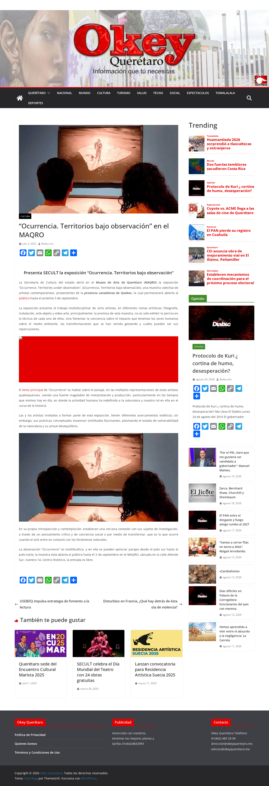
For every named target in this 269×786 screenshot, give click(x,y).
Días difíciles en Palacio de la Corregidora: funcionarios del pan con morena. (234, 600)
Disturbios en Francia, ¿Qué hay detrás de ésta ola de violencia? (140, 604)
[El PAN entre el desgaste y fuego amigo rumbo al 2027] (202, 523)
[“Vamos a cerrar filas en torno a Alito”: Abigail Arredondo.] (202, 550)
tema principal (32, 390)
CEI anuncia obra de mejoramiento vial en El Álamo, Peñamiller (228, 255)
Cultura (103, 93)
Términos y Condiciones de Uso (37, 752)
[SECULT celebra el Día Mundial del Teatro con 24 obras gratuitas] (98, 633)
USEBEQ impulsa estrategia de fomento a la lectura (54, 604)
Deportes (35, 103)
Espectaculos (198, 93)
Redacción (47, 243)
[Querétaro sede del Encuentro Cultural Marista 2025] (40, 633)
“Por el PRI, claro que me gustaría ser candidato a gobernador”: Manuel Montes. (234, 461)
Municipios (212, 270)
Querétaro (37, 93)
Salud (141, 93)
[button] (48, 93)
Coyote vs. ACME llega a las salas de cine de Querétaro (230, 210)
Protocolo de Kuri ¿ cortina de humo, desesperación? (230, 188)
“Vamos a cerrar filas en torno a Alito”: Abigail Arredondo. (234, 546)
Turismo (123, 93)
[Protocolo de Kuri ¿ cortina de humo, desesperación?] (221, 323)
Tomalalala (225, 93)
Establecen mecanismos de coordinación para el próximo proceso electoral (230, 278)
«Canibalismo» (229, 571)
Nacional (64, 93)
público (24, 298)
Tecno (158, 93)
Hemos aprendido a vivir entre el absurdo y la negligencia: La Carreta (234, 633)
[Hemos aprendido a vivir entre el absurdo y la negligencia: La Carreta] (202, 636)
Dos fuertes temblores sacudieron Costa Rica (226, 166)
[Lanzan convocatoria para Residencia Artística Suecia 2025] (156, 633)
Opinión (211, 182)
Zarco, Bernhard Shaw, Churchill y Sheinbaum (231, 492)
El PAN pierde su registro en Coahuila (229, 232)
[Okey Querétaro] (134, 13)
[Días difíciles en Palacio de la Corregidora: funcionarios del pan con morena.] (202, 603)
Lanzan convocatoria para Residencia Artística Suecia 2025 (155, 669)
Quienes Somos (26, 744)
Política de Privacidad (30, 735)
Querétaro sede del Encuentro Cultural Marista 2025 (38, 669)
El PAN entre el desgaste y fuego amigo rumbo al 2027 (234, 519)
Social (175, 93)
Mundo (84, 93)
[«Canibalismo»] (202, 574)
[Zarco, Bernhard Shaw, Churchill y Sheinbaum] (202, 496)
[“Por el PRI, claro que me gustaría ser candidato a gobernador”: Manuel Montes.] (202, 464)
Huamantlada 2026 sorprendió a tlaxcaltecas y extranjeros (229, 144)
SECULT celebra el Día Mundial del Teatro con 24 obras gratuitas (98, 672)
